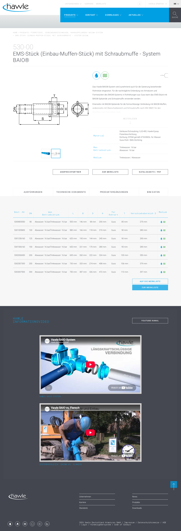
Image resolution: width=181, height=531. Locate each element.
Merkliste (101, 4)
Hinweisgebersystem (100, 524)
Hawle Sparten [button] (156, 4)
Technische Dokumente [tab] (71, 192)
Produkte (24, 32)
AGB (164, 522)
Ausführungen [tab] (33, 192)
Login (84, 524)
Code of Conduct (122, 524)
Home (15, 32)
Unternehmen (72, 4)
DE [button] (175, 4)
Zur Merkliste (110, 172)
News (134, 496)
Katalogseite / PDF (150, 172)
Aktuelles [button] (135, 15)
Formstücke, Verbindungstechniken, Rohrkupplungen (59, 32)
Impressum (129, 522)
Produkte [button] (70, 15)
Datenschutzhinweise (148, 522)
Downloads (137, 508)
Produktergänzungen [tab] (114, 192)
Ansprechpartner (70, 172)
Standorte (83, 508)
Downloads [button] (112, 15)
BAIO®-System (96, 32)
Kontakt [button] (90, 15)
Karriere (89, 4)
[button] (175, 15)
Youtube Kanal (150, 321)
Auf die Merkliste (150, 281)
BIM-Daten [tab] (153, 192)
